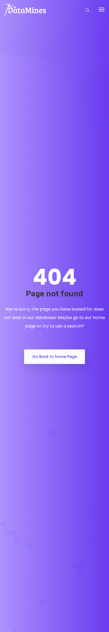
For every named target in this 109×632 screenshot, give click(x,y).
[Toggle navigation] (101, 12)
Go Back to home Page (54, 356)
